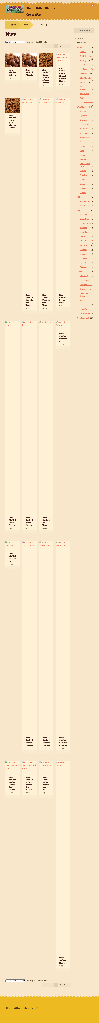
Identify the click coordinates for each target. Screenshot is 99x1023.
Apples (83, 111)
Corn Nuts (84, 232)
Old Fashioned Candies (85, 88)
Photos (50, 8)
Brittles (83, 52)
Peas (82, 305)
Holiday (83, 65)
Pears (82, 179)
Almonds (83, 214)
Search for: (72, 7)
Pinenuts (83, 258)
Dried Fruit (81, 107)
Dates (82, 146)
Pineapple (84, 184)
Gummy (83, 60)
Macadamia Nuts (87, 241)
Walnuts (83, 267)
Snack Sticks (85, 313)
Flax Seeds (84, 276)
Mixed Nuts (84, 245)
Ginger (83, 155)
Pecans (83, 254)
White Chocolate (86, 102)
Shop (29, 8)
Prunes (83, 188)
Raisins (83, 192)
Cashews (83, 228)
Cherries (83, 129)
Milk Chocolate (86, 78)
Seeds (79, 271)
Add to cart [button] (15, 81)
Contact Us (33, 14)
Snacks (80, 300)
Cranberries (85, 137)
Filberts (83, 236)
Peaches (83, 175)
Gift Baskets (85, 201)
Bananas (83, 120)
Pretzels (83, 309)
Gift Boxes (84, 206)
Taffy (82, 98)
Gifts (39, 8)
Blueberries (84, 124)
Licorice (83, 73)
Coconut (83, 133)
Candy (79, 47)
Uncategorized (83, 318)
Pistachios (84, 263)
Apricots (83, 115)
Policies (26, 1008)
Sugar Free (84, 93)
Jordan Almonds (86, 69)
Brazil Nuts (84, 219)
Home (13, 25)
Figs (82, 150)
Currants (83, 142)
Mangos (83, 159)
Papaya (83, 171)
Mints (82, 82)
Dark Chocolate (86, 56)
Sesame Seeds (85, 289)
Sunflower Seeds (84, 294)
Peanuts (83, 249)
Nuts (26, 25)
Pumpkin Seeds (86, 285)
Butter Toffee (85, 223)
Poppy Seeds (85, 280)
